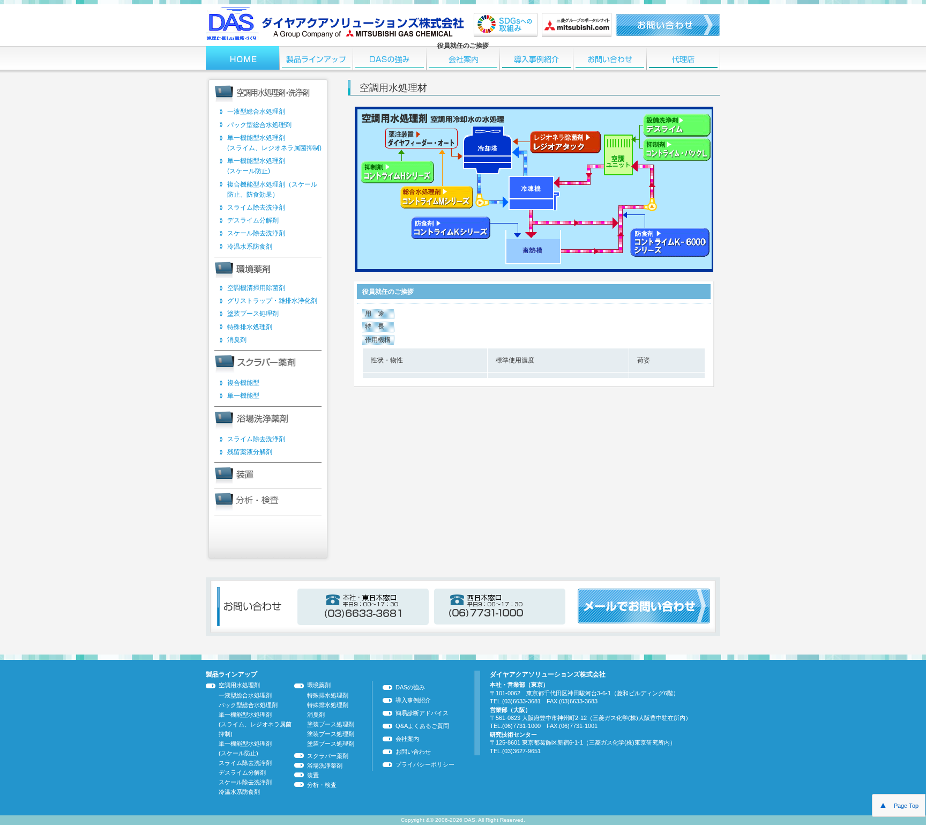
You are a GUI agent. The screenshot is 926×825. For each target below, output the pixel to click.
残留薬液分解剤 (249, 452)
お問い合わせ (413, 751)
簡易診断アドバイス (422, 713)
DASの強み (410, 687)
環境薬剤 (319, 685)
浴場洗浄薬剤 (324, 765)
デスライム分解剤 (253, 220)
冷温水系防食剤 (249, 246)
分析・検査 (322, 785)
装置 (313, 775)
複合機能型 (243, 383)
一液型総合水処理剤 (256, 111)
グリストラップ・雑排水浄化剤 (272, 300)
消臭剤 (237, 340)
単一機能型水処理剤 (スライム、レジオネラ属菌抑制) (255, 724)
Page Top (898, 804)
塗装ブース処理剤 (253, 313)
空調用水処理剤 (239, 685)
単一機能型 (243, 395)
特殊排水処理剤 (249, 327)
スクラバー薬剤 (327, 756)
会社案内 (407, 738)
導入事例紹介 (413, 700)
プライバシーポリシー (424, 764)
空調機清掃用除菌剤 (256, 288)
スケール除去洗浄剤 (256, 233)
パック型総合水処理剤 (259, 125)
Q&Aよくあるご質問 (422, 726)
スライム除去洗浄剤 (256, 207)
